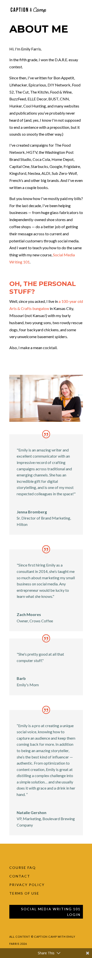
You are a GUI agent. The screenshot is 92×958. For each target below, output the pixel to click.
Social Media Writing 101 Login (50, 912)
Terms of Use (24, 893)
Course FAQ (22, 867)
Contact (19, 876)
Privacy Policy (27, 885)
